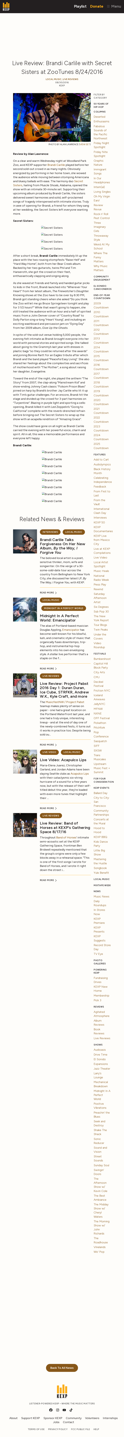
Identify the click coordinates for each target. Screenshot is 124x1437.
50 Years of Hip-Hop (101, 105)
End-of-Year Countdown (102, 297)
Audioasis (100, 1049)
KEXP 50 (99, 522)
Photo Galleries (100, 962)
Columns (100, 111)
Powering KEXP (100, 971)
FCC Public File (80, 1429)
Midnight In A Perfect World (63, 608)
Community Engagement (102, 278)
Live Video (49, 752)
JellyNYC (99, 704)
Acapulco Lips (80, 773)
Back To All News (62, 1368)
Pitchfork (99, 727)
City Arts (99, 672)
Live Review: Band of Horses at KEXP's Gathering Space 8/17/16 (65, 827)
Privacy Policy (57, 1429)
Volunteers (92, 1418)
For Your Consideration (102, 780)
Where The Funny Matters (101, 257)
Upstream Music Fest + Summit (102, 768)
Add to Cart (101, 459)
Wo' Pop (99, 1252)
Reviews (99, 1006)
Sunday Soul (101, 1165)
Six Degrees (101, 607)
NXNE (98, 713)
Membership (101, 995)
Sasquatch (100, 741)
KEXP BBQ (100, 837)
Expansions (101, 1064)
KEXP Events (101, 788)
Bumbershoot (102, 659)
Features (100, 454)
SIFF (96, 746)
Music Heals (101, 571)
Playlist (80, 6)
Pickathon (100, 723)
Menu (115, 6)
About (13, 1418)
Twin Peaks (101, 629)
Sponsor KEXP (52, 1418)
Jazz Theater (102, 1068)
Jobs (56, 1422)
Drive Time (100, 1054)
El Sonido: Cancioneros (102, 288)
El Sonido (100, 1059)
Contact (68, 1422)
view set (85, 144)
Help (96, 1429)
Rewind (98, 589)
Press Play (100, 584)
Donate (96, 6)
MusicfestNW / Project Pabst (65, 702)
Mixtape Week (102, 885)
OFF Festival (102, 718)
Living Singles (102, 191)
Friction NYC (102, 690)
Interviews (50, 532)
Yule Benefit (101, 872)
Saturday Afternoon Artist (100, 598)
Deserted (99, 116)
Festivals (100, 653)
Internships (110, 1418)
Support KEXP (30, 1418)
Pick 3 (97, 1000)
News (97, 891)
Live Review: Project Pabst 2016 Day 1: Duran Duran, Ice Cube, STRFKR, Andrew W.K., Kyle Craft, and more (64, 690)
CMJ (97, 677)
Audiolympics (102, 464)
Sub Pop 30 (101, 611)
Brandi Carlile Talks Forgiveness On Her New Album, (62, 546)
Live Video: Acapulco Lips (63, 759)
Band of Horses (66, 837)
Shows (98, 1044)
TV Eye (98, 954)
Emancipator (70, 630)
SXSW (98, 750)
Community (74, 1418)
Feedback (100, 486)
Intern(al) (99, 187)
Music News (101, 896)
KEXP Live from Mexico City (102, 540)
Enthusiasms (101, 121)
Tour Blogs (100, 625)
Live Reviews (70, 79)
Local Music (54, 79)
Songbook (100, 868)
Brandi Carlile (56, 165)
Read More (47, 592)
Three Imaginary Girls (100, 227)
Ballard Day (100, 793)
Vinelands (100, 1247)
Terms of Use (36, 1429)
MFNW (98, 709)
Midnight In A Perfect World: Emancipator (59, 617)
